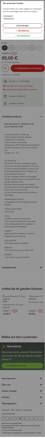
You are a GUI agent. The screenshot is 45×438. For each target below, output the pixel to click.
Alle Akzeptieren (23, 36)
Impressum (8, 16)
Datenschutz (9, 18)
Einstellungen (23, 25)
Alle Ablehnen (23, 31)
